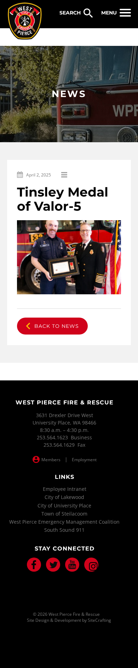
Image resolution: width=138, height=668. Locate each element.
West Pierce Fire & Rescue (24, 21)
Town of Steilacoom (64, 513)
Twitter (53, 565)
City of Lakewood (64, 497)
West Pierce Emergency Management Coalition (64, 521)
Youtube (72, 565)
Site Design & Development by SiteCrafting (69, 620)
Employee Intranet (64, 489)
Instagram (91, 565)
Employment (84, 460)
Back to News (56, 326)
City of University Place (64, 505)
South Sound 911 (64, 529)
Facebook (34, 565)
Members (51, 460)
